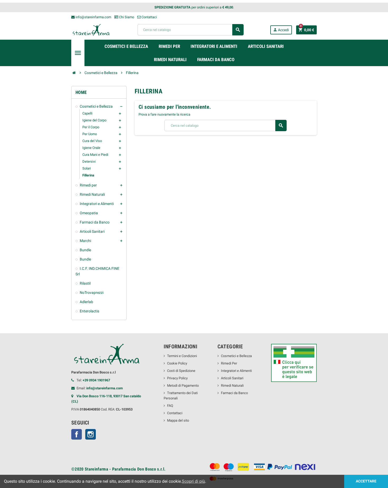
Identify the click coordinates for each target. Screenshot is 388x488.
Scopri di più (193, 481)
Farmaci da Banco (234, 393)
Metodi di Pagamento (183, 385)
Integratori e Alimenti (236, 371)
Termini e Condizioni (182, 356)
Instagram (90, 434)
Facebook (76, 434)
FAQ (170, 406)
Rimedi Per (229, 363)
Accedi (281, 30)
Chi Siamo (126, 17)
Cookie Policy (177, 363)
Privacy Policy (177, 378)
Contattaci (149, 17)
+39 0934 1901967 (96, 380)
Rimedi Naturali (232, 385)
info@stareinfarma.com (93, 17)
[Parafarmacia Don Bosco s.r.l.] (91, 29)
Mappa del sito (178, 420)
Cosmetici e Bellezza (236, 356)
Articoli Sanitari (232, 378)
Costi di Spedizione (181, 371)
